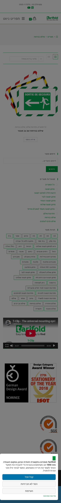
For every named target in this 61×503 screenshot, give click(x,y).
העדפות (29, 491)
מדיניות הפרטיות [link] (49, 496)
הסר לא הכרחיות (29, 484)
